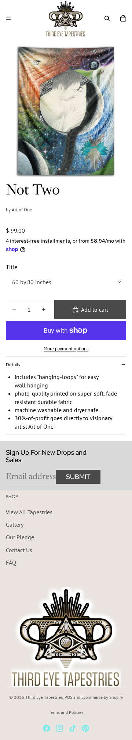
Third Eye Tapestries (44, 697)
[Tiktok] (72, 728)
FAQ (11, 562)
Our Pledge (20, 537)
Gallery (14, 524)
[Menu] (8, 18)
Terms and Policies (66, 712)
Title (11, 267)
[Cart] (123, 18)
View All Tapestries (29, 511)
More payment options (66, 348)
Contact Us (19, 549)
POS (68, 697)
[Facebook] (46, 728)
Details (13, 365)
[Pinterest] (85, 728)
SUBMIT (78, 476)
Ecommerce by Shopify (102, 697)
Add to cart (94, 309)
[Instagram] (59, 728)
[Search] (107, 18)
